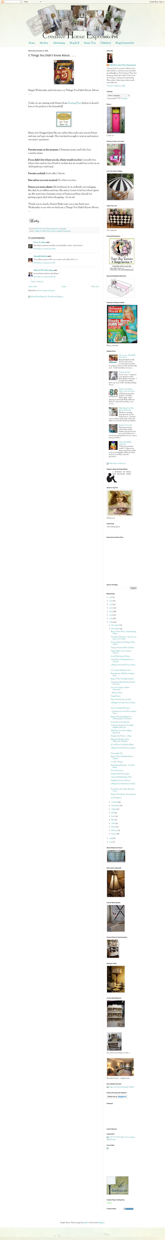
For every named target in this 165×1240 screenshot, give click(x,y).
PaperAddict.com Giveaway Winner (121, 652)
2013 (111, 608)
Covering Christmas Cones (121, 670)
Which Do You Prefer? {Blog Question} (121, 731)
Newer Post (33, 286)
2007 (111, 842)
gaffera (86, 1222)
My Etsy (44, 43)
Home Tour (90, 43)
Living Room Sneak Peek (120, 722)
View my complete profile (116, 86)
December (115, 625)
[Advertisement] (117, 1163)
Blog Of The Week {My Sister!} (122, 679)
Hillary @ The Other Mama (43, 270)
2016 (111, 597)
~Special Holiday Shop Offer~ (121, 777)
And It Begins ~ (116, 798)
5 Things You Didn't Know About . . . (124, 785)
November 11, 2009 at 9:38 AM (44, 277)
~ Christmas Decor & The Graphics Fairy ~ (123, 712)
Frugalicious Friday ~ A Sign (121, 736)
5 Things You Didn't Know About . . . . (124, 666)
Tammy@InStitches (40, 256)
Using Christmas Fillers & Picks (122, 648)
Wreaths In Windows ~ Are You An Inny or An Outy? (123, 638)
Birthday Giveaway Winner (120, 780)
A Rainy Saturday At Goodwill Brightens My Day (122, 726)
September (115, 805)
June (113, 816)
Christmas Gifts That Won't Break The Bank (123, 683)
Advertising (59, 43)
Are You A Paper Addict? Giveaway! (120, 688)
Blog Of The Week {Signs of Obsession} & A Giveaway (121, 718)
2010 (111, 618)
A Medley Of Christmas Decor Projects (122, 660)
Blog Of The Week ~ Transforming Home (123, 632)
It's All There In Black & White (122, 745)
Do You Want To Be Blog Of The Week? (123, 643)
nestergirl (59, 231)
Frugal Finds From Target (120, 774)
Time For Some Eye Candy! (121, 699)
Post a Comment (37, 282)
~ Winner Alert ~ (117, 693)
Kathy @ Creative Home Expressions (122, 65)
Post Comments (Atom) (46, 290)
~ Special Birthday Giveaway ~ (125, 443)
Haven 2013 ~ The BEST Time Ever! (127, 356)
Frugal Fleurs (115, 696)
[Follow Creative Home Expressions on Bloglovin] (117, 1098)
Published (106, 43)
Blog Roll (74, 43)
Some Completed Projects (120, 708)
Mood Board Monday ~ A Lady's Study (122, 766)
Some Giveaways (117, 770)
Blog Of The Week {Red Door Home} (122, 757)
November (115, 629)
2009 (111, 622)
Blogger (101, 1222)
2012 (111, 611)
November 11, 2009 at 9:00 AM (44, 249)
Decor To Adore (40, 242)
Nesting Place (75, 103)
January (114, 834)
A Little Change (117, 762)
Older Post (95, 286)
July (112, 813)
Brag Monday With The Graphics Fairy (123, 674)
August (114, 809)
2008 (111, 838)
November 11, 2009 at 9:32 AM (44, 263)
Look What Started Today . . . (121, 656)
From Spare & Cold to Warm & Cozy (122, 790)
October (114, 802)
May (113, 820)
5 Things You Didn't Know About (44, 231)
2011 (110, 615)
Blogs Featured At (125, 43)
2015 (110, 601)
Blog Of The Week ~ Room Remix (123, 794)
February (114, 830)
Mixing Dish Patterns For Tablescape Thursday (120, 740)
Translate (124, 98)
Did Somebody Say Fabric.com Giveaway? (127, 390)
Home (32, 43)
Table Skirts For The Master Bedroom (126, 409)
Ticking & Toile (124, 372)
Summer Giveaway (125, 425)
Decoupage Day (117, 753)
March (113, 827)
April (113, 823)
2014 (111, 604)
